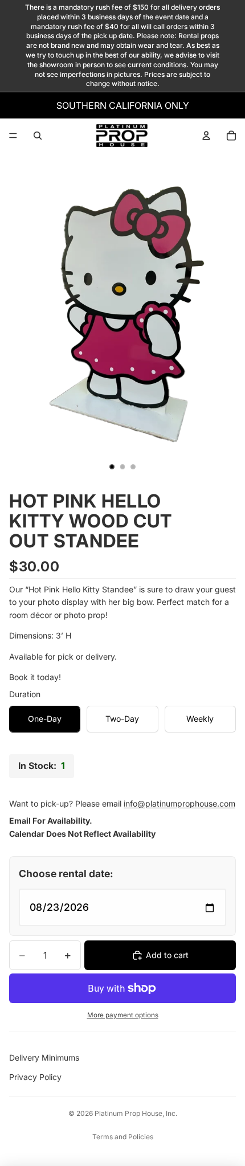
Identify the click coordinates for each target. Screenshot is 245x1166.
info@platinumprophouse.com (179, 803)
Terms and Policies (122, 1136)
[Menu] (13, 135)
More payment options (122, 1015)
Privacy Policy (35, 1077)
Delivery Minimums (44, 1057)
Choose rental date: (66, 873)
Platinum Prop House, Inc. (136, 1113)
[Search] (37, 135)
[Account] (206, 135)
